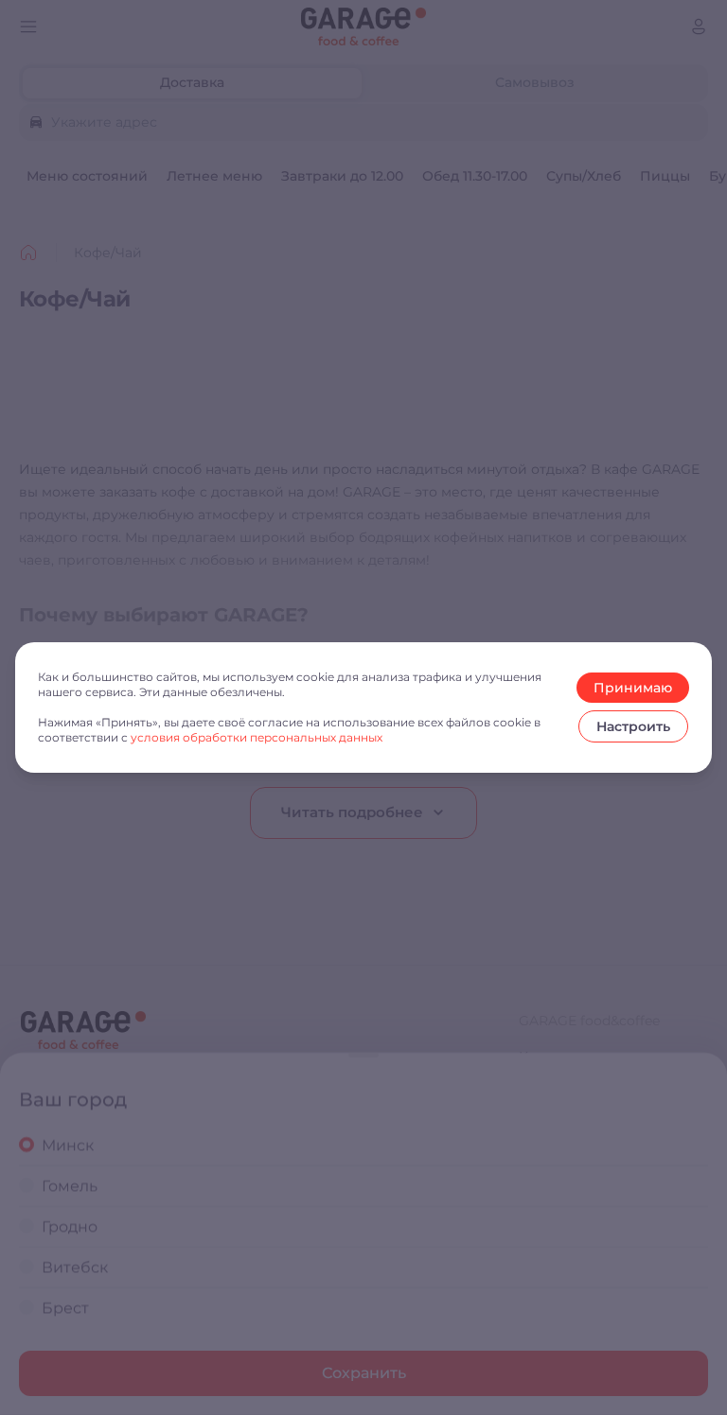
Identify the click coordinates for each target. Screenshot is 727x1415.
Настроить (633, 726)
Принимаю (633, 687)
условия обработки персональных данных (256, 737)
